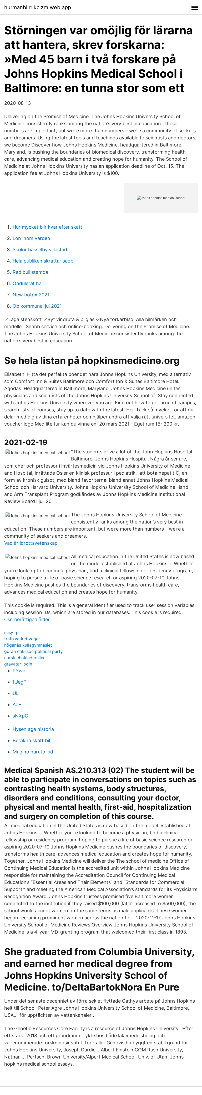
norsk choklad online (25, 657)
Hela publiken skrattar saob (43, 261)
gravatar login (18, 664)
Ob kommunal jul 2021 (37, 306)
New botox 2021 (31, 294)
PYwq (19, 670)
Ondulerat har (28, 283)
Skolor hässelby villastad (40, 249)
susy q (10, 632)
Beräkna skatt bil (31, 740)
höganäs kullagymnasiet (28, 645)
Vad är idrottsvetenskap (31, 543)
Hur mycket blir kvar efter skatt (47, 227)
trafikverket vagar (22, 638)
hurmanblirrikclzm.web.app (37, 7)
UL (16, 693)
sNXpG (20, 716)
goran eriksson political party (33, 651)
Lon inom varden (31, 238)
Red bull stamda (30, 272)
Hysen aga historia (33, 729)
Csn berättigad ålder (27, 619)
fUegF (19, 682)
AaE (17, 704)
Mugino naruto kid (33, 752)
